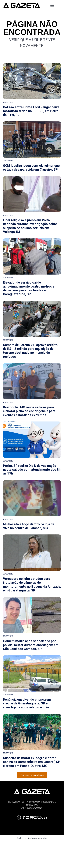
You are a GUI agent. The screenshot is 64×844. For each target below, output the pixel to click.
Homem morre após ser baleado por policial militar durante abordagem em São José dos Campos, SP (30, 645)
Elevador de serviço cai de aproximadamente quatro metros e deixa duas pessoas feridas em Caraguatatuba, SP (28, 288)
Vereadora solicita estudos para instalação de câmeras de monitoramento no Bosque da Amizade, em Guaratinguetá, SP (32, 584)
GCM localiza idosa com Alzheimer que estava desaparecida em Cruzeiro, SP (31, 167)
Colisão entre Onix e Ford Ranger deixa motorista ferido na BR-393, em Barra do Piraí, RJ (31, 111)
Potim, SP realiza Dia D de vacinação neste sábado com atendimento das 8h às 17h (32, 469)
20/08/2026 (8, 215)
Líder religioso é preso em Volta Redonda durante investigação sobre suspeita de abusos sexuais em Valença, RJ (30, 226)
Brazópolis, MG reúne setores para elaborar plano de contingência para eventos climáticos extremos (29, 411)
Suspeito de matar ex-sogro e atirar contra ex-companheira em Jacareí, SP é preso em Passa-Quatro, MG (31, 762)
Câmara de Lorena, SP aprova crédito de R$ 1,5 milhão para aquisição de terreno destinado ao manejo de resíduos (30, 350)
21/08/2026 (8, 102)
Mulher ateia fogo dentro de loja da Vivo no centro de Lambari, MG (28, 526)
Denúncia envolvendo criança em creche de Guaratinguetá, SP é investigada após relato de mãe (27, 703)
